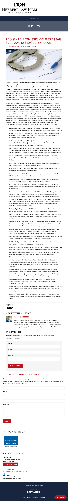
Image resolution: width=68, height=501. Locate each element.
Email (10, 349)
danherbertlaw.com (11, 474)
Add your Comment (44, 335)
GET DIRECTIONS (11, 464)
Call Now (61, 497)
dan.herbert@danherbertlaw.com (16, 471)
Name (10, 343)
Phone (5, 391)
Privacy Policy (35, 497)
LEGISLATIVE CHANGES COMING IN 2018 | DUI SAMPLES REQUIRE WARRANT (33, 41)
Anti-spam (42, 497)
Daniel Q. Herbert (16, 46)
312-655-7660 (34, 18)
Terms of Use (26, 497)
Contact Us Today (14, 432)
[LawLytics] (34, 491)
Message (11, 355)
